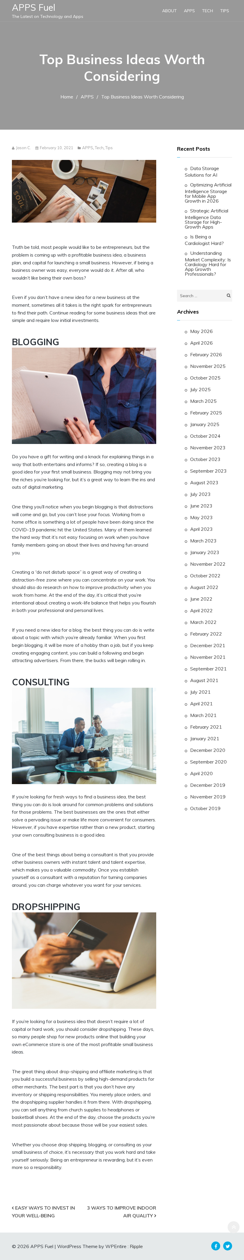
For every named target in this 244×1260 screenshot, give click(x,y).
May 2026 (201, 331)
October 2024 (205, 436)
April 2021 (201, 704)
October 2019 (205, 808)
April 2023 (201, 529)
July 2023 (200, 494)
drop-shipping (74, 1071)
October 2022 (205, 576)
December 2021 (207, 645)
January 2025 (204, 424)
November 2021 (208, 657)
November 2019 (208, 797)
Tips (224, 10)
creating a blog (122, 464)
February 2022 (206, 634)
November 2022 (208, 564)
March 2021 (203, 715)
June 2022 (201, 599)
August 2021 (204, 680)
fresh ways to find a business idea (89, 797)
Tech (207, 10)
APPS (189, 10)
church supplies (85, 1110)
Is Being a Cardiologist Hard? (204, 240)
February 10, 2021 (56, 147)
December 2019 (207, 785)
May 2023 (201, 517)
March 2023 (203, 541)
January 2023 (204, 552)
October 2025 (205, 378)
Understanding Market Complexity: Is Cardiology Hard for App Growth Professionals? (208, 263)
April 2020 (201, 773)
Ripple (136, 1246)
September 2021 (208, 669)
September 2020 (208, 762)
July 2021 (200, 692)
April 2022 (201, 610)
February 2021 (206, 727)
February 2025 (206, 413)
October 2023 (205, 459)
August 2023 (204, 482)
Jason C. (23, 147)
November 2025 (208, 366)
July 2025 (200, 389)
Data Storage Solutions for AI (202, 171)
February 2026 (206, 354)
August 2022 (204, 587)
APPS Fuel (33, 7)
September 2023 (208, 471)
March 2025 (203, 401)
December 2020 (207, 750)
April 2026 (201, 343)
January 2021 (204, 738)
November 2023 (208, 448)
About (169, 10)
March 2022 (203, 622)
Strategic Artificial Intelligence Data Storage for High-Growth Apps (206, 219)
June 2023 (201, 506)
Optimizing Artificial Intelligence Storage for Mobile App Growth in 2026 (208, 193)
